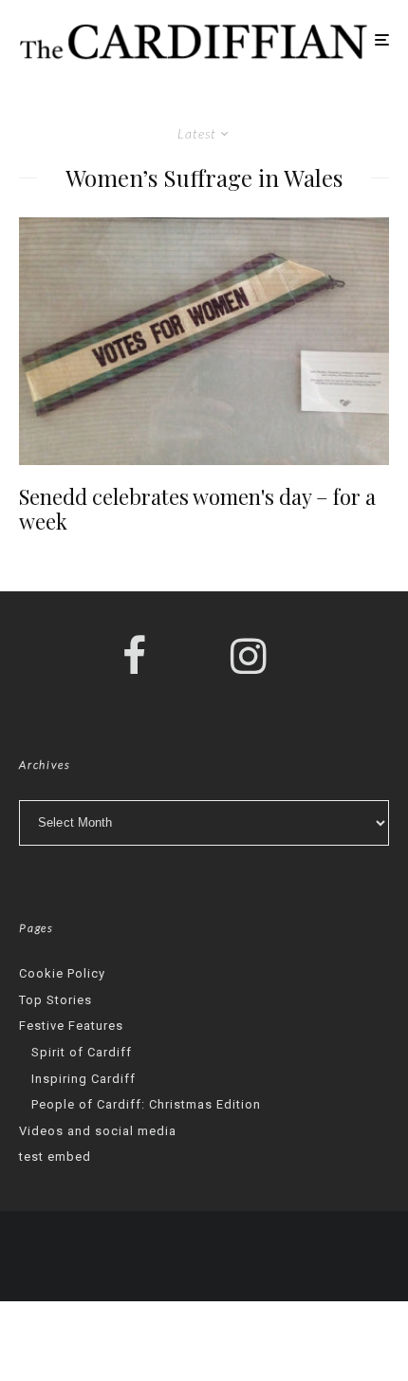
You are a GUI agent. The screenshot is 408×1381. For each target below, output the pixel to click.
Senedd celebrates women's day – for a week (197, 509)
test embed (55, 1156)
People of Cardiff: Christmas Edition (146, 1104)
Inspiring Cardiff (83, 1079)
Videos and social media (97, 1131)
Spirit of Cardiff (81, 1052)
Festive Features (71, 1025)
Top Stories (55, 1000)
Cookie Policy (62, 973)
